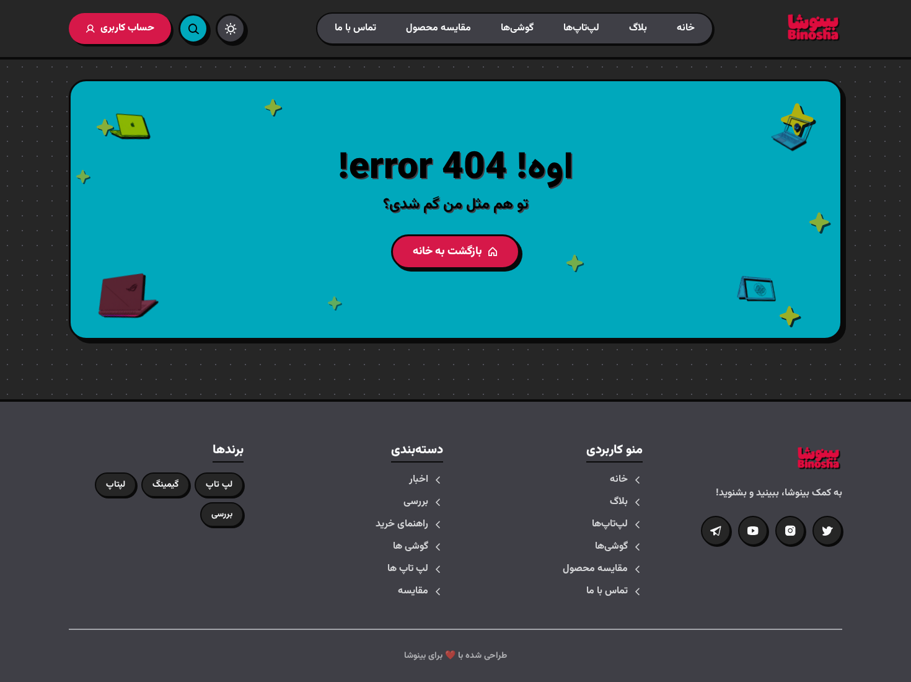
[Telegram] (716, 531)
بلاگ (638, 28)
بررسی (415, 502)
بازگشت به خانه (447, 251)
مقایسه (413, 591)
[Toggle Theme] (230, 28)
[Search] (193, 28)
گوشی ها (410, 546)
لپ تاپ (219, 485)
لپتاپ (115, 485)
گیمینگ (165, 485)
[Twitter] (827, 531)
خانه (686, 28)
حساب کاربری (127, 28)
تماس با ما (355, 28)
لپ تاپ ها (407, 569)
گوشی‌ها (517, 28)
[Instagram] (790, 531)
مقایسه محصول (438, 28)
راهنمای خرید (402, 524)
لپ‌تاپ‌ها (581, 28)
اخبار (418, 479)
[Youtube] (753, 531)
